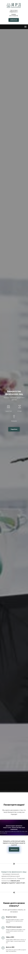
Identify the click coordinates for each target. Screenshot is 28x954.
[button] (14, 20)
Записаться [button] (14, 849)
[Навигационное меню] (25, 26)
